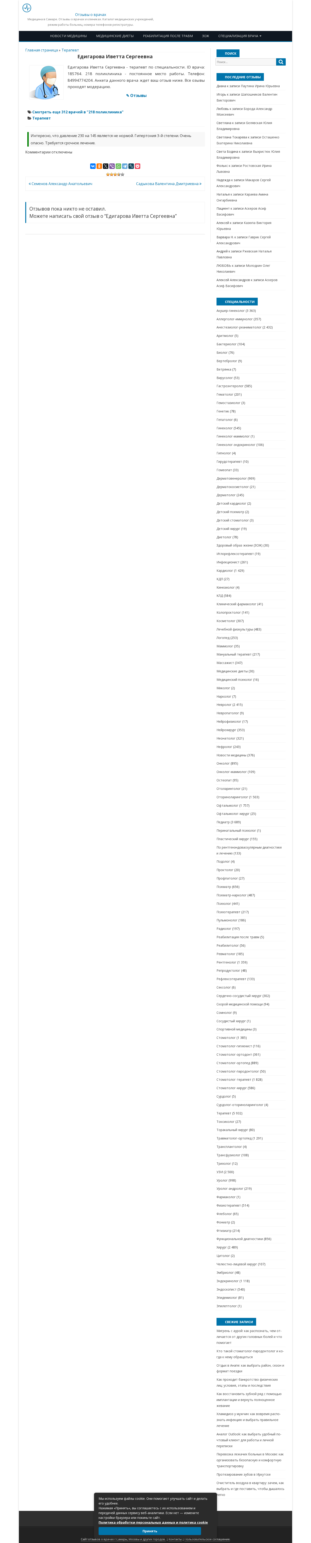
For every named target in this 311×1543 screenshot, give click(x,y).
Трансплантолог (229, 1146)
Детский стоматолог (233, 520)
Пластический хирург (233, 839)
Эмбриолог (225, 1272)
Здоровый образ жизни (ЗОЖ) (240, 545)
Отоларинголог (229, 788)
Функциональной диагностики (240, 1239)
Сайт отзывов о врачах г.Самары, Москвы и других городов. (123, 1539)
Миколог (223, 688)
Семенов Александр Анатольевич (61, 183)
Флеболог (224, 1214)
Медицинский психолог (234, 679)
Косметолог (226, 621)
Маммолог (225, 646)
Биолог (222, 352)
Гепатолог (225, 419)
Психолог (224, 903)
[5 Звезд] (122, 174)
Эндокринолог (228, 1281)
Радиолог (224, 928)
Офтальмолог (227, 805)
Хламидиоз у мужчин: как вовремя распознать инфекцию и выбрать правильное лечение (249, 1420)
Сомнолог (224, 1012)
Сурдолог (224, 1096)
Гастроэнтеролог (230, 386)
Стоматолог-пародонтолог (238, 1071)
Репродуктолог (228, 970)
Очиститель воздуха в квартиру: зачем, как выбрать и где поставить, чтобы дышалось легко (250, 1489)
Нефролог (224, 747)
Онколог (223, 763)
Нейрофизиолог (229, 721)
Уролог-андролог (230, 1188)
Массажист (225, 663)
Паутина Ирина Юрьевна (260, 86)
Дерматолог (226, 495)
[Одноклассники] (99, 166)
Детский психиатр (230, 512)
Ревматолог (226, 954)
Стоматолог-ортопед (233, 1063)
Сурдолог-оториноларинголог (240, 1105)
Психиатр (224, 887)
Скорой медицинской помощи (240, 1004)
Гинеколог (225, 428)
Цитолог (223, 1255)
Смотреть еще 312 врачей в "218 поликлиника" (78, 111)
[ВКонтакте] (93, 166)
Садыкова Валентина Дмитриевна (167, 183)
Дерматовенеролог (232, 478)
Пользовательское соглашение (207, 1539)
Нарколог (224, 696)
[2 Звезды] (111, 174)
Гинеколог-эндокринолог (236, 444)
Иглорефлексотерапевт (235, 554)
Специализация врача (238, 36)
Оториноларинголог (232, 797)
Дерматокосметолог (233, 487)
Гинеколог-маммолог (233, 436)
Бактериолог (227, 344)
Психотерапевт (228, 912)
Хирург (222, 1247)
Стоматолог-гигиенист (234, 1046)
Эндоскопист (227, 1289)
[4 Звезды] (119, 174)
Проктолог (225, 870)
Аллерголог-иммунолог (235, 319)
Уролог (222, 1180)
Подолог (223, 861)
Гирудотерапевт (229, 461)
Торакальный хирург (232, 1130)
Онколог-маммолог (232, 772)
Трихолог (224, 1163)
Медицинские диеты (115, 36)
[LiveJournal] (131, 166)
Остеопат (224, 780)
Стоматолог (226, 1037)
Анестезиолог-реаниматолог (239, 327)
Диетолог (224, 537)
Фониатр (223, 1222)
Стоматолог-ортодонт (234, 1054)
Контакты (175, 1539)
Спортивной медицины (234, 1029)
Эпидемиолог (227, 1297)
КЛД (220, 595)
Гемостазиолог (228, 403)
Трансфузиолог (228, 1155)
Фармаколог (226, 1197)
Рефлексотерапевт (231, 979)
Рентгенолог (226, 962)
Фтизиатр (224, 1230)
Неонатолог (226, 738)
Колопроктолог (229, 612)
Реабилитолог (228, 945)
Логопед (223, 638)
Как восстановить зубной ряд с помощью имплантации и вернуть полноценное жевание (249, 1400)
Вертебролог (227, 361)
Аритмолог (225, 335)
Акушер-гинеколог (231, 310)
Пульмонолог (227, 920)
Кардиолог (225, 570)
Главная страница (41, 50)
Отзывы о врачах (90, 14)
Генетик (223, 411)
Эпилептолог (227, 1306)
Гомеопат (224, 470)
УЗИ (220, 1172)
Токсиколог (226, 1121)
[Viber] (112, 166)
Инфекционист (228, 562)
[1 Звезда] (108, 174)
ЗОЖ (205, 36)
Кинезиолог (226, 587)
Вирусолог (225, 378)
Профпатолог (227, 878)
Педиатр (223, 822)
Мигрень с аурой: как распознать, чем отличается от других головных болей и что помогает (249, 1337)
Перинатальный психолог (236, 830)
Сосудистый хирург (231, 1021)
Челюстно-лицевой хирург (237, 1264)
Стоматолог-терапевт (234, 1079)
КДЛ (220, 579)
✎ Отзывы (136, 95)
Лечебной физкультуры (235, 629)
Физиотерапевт (229, 1205)
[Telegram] (124, 166)
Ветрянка (224, 369)
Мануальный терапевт (234, 654)
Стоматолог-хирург (232, 1088)
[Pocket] (137, 166)
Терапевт (70, 50)
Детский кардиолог (231, 503)
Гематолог (225, 394)
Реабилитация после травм (168, 36)
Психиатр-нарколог (232, 895)
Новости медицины (68, 36)
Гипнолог (224, 453)
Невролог (224, 704)
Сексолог (224, 987)
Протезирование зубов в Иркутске (244, 1474)
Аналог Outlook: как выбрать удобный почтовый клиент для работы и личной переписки (249, 1440)
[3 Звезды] (115, 174)
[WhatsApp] (118, 166)
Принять (150, 1531)
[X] (105, 166)
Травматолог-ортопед (234, 1138)
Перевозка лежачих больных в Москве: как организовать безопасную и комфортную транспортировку (250, 1460)
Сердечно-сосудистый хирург (239, 996)
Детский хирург (228, 528)
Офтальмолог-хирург (233, 813)
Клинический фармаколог (236, 604)
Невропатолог (228, 713)
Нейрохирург (226, 730)
